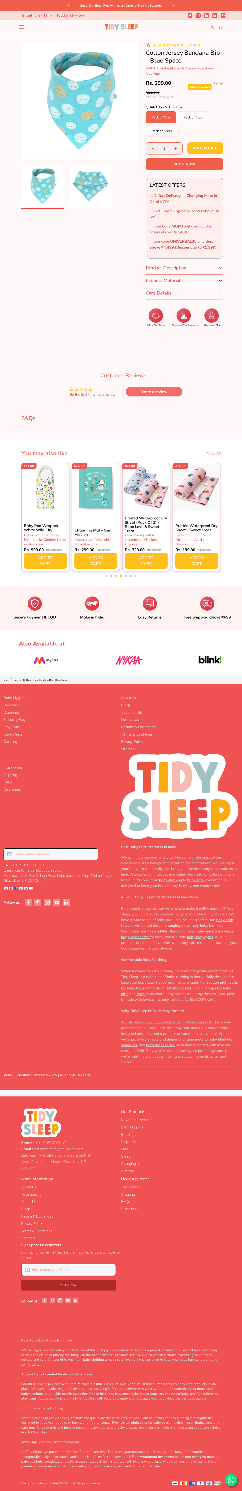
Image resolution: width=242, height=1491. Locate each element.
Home (5, 680)
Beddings (11, 705)
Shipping (10, 775)
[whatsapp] (223, 15)
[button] (106, 576)
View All (214, 453)
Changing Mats (132, 1163)
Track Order (13, 767)
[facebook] (190, 15)
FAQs (8, 782)
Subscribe (68, 1285)
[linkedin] (206, 15)
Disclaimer (12, 789)
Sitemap (128, 749)
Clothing (10, 741)
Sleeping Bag (14, 719)
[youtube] (214, 15)
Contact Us (130, 719)
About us (128, 697)
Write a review (154, 391)
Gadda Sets (13, 734)
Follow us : (13, 902)
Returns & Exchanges (138, 727)
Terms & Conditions (137, 734)
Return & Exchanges (37, 1216)
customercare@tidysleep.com (58, 1149)
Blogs (125, 705)
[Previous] (68, 5)
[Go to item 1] (42, 187)
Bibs (15, 680)
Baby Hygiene (15, 697)
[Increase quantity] (175, 148)
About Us (28, 1187)
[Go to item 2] (90, 187)
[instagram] (198, 15)
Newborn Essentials (136, 1120)
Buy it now (184, 164)
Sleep (126, 1156)
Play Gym (11, 727)
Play (124, 1149)
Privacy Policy (132, 741)
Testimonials (131, 712)
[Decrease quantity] (153, 148)
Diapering (11, 712)
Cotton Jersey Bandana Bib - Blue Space (45, 680)
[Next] (173, 5)
